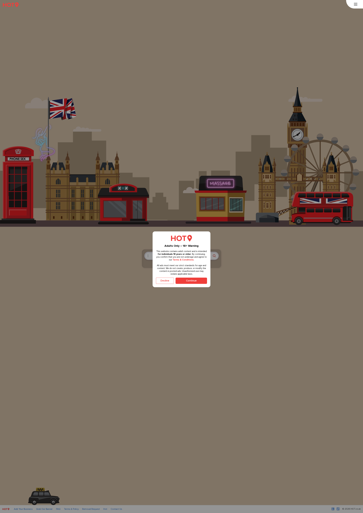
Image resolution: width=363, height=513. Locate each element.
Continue (191, 280)
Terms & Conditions (183, 259)
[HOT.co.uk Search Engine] (11, 4)
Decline (165, 280)
